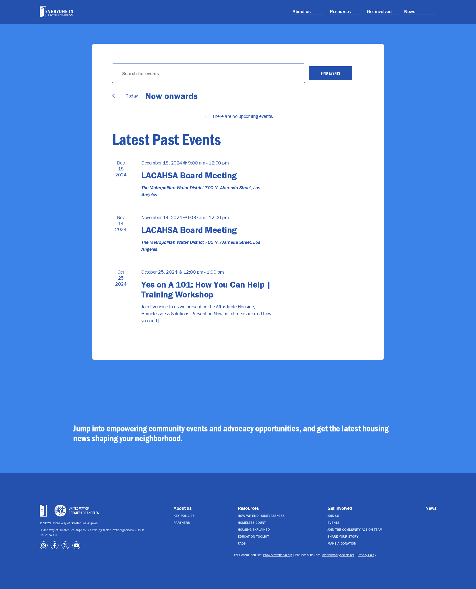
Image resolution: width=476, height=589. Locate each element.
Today (132, 96)
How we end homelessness (261, 515)
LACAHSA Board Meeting (189, 175)
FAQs (242, 543)
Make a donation (341, 543)
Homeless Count (252, 522)
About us (301, 11)
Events (333, 522)
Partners (182, 522)
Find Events (330, 73)
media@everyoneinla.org (338, 555)
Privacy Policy (367, 555)
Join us (333, 515)
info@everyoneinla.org (277, 555)
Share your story (342, 536)
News (409, 11)
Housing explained (254, 529)
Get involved (379, 11)
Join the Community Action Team (354, 529)
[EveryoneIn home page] (71, 12)
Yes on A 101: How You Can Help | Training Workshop (206, 289)
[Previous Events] (113, 96)
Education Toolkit (253, 536)
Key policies (184, 515)
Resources (340, 11)
